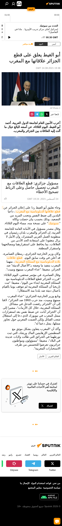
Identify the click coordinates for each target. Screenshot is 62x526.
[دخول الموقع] (13, 3)
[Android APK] (49, 497)
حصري (18, 455)
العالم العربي (53, 356)
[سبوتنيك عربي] (53, 5)
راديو (11, 455)
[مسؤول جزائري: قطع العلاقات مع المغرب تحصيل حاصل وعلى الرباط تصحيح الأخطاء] (31, 157)
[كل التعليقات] (57, 521)
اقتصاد (27, 455)
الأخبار (41, 356)
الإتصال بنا (25, 483)
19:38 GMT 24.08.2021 (48, 68)
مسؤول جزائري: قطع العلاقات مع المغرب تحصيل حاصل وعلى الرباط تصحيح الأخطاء (31, 187)
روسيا (35, 455)
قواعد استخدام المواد (41, 483)
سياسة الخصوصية (51, 487)
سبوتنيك (54, 223)
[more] (5, 198)
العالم (43, 455)
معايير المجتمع (35, 487)
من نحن (56, 483)
